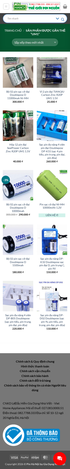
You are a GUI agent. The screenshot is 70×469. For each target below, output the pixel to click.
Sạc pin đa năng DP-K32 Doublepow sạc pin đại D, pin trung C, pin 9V (52, 263)
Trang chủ (13, 30)
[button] (6, 7)
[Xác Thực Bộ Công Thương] (31, 435)
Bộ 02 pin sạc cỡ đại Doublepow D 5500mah (18, 262)
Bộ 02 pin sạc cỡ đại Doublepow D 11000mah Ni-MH (18, 95)
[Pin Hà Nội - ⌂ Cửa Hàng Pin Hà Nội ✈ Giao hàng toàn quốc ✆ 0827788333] (36, 6)
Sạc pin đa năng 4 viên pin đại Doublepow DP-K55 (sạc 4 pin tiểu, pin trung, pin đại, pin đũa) (52, 151)
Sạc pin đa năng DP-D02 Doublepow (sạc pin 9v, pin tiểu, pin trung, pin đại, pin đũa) (52, 320)
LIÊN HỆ (51, 215)
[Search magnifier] (62, 19)
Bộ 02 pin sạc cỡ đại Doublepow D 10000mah (18, 208)
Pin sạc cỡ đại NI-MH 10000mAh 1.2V (52, 206)
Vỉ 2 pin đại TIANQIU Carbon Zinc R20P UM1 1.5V (52, 95)
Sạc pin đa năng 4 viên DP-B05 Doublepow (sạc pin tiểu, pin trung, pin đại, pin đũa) (18, 320)
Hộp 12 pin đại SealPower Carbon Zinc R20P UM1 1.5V (18, 148)
